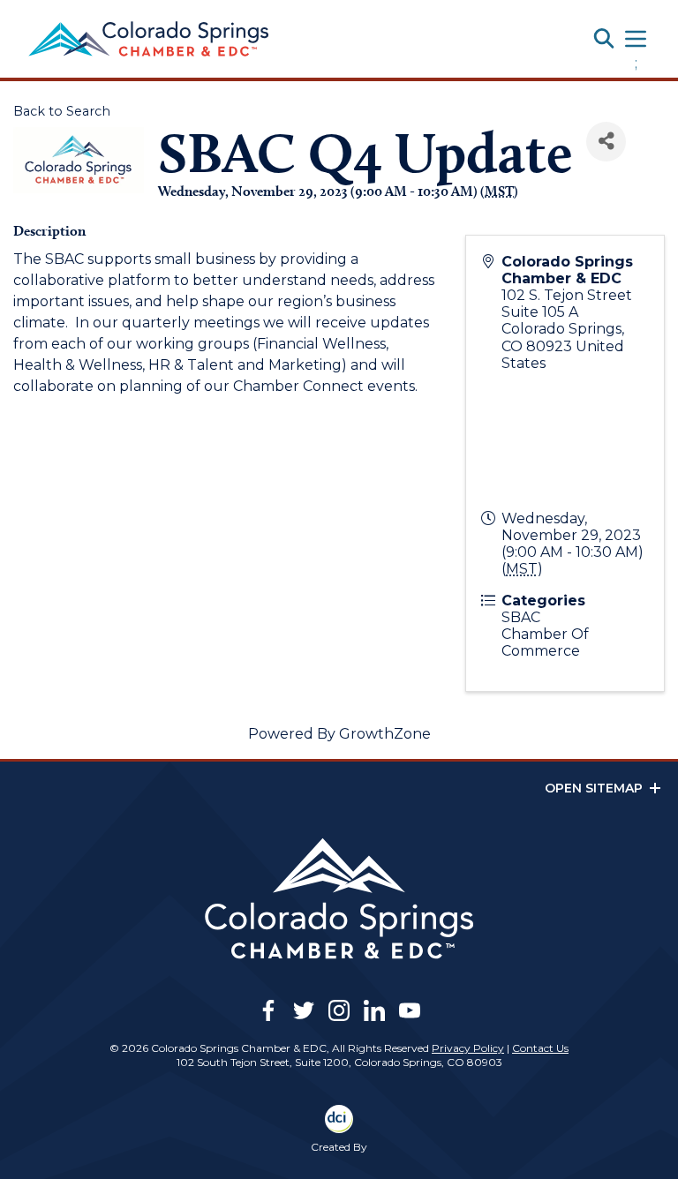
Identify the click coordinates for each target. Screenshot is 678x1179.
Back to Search (61, 111)
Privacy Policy (468, 1048)
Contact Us (540, 1048)
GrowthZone (385, 733)
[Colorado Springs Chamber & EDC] (148, 39)
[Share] (606, 141)
